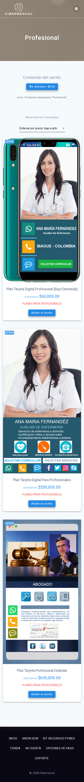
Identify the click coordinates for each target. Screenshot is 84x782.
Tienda (15, 748)
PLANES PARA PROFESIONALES (42, 303)
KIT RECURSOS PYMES (59, 738)
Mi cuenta (33, 748)
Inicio (20, 97)
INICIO (13, 738)
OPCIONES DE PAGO (60, 748)
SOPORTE (42, 758)
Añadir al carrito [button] (42, 312)
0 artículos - (43, 86)
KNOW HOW (30, 738)
